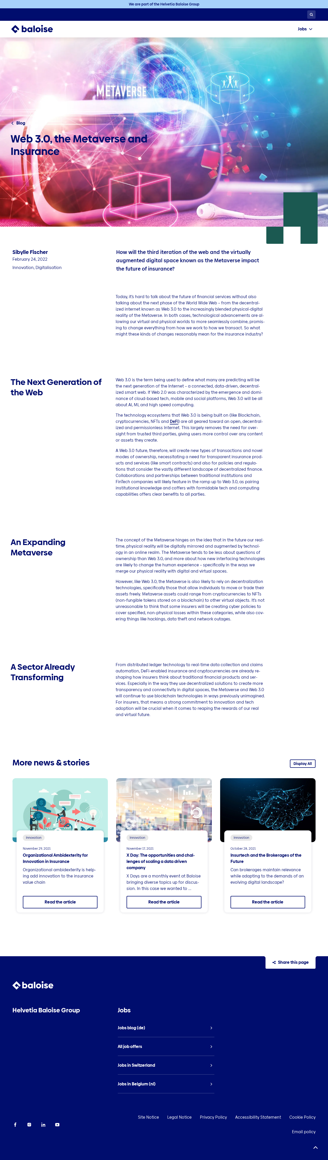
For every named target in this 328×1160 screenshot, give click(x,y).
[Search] (311, 14)
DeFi (174, 421)
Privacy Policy (213, 1117)
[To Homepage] (37, 29)
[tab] (305, 29)
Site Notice (148, 1117)
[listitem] (166, 1028)
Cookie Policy (302, 1117)
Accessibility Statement (258, 1117)
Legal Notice (179, 1117)
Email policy (304, 1132)
